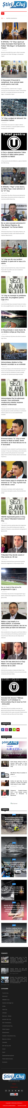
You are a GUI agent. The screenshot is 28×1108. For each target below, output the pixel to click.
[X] (12, 1091)
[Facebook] (6, 1091)
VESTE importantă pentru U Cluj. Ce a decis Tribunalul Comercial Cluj (13, 519)
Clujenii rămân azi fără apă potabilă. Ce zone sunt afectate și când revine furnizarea (14, 847)
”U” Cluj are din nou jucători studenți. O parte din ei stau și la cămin (13, 261)
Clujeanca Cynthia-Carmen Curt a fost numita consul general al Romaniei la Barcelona (18, 793)
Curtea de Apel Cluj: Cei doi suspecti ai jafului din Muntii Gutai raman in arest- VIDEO (18, 782)
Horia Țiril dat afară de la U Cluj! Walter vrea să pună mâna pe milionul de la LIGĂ (13, 664)
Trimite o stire (14, 1087)
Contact (14, 1084)
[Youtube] (19, 1091)
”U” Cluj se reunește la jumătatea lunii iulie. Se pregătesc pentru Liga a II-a (13, 297)
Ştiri (2, 18)
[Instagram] (9, 1091)
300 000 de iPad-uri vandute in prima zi (18, 773)
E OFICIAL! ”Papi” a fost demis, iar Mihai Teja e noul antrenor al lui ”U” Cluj (13, 189)
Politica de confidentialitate (9, 1105)
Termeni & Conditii (22, 1105)
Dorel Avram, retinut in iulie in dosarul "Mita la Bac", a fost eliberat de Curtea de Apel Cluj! (18, 764)
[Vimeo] (15, 1091)
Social (14, 814)
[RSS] (22, 1091)
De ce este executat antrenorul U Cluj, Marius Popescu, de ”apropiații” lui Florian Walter (13, 225)
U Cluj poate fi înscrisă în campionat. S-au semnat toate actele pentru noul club (12, 82)
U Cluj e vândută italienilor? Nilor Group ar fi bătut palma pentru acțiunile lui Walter (13, 154)
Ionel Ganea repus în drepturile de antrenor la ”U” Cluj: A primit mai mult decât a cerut (14, 482)
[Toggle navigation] (2, 13)
